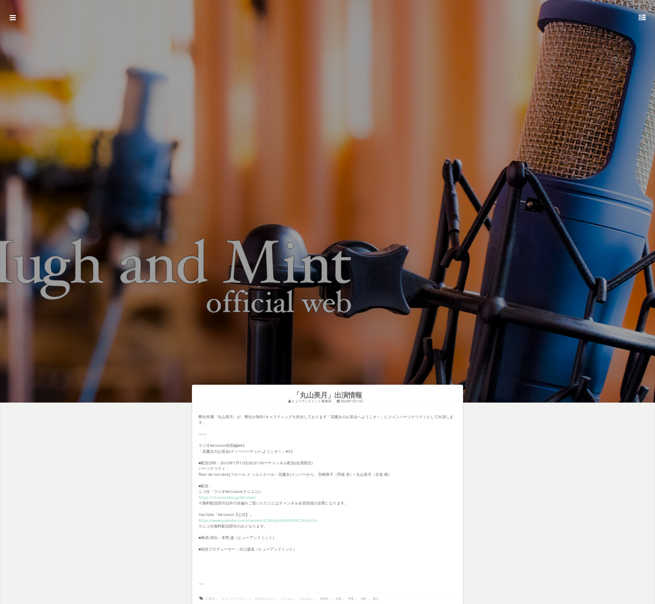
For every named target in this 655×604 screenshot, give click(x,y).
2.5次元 (210, 598)
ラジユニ (286, 598)
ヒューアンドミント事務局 (311, 401)
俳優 (338, 598)
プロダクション (264, 598)
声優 (351, 598)
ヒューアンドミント (234, 598)
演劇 (363, 598)
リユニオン (306, 598)
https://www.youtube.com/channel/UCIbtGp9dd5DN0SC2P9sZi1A (258, 520)
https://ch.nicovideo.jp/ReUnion (227, 497)
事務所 (324, 598)
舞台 (376, 598)
